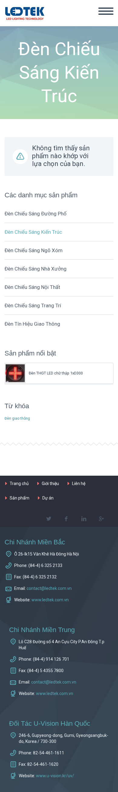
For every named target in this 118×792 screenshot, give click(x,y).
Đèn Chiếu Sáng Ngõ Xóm (34, 250)
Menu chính (105, 11)
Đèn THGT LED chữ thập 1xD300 (56, 373)
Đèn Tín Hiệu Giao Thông (32, 324)
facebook (66, 518)
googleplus (101, 518)
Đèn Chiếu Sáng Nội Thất (32, 287)
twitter (48, 518)
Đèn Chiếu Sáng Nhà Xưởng (36, 269)
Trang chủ (19, 483)
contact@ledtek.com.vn (49, 588)
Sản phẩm (19, 498)
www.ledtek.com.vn (50, 599)
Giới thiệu (50, 483)
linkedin (83, 518)
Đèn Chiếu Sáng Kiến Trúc (33, 232)
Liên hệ (78, 483)
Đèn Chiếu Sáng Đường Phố (36, 214)
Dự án (48, 498)
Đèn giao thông (17, 418)
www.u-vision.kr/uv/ (55, 775)
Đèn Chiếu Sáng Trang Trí (33, 305)
